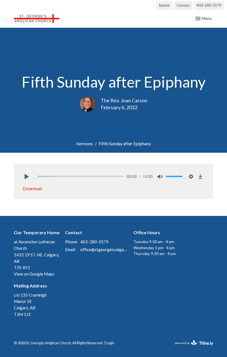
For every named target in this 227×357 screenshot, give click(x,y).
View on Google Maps (34, 273)
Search (164, 5)
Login (110, 343)
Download (32, 188)
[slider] (79, 176)
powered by (191, 347)
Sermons (84, 143)
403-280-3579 (209, 5)
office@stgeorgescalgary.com (104, 249)
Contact (183, 5)
